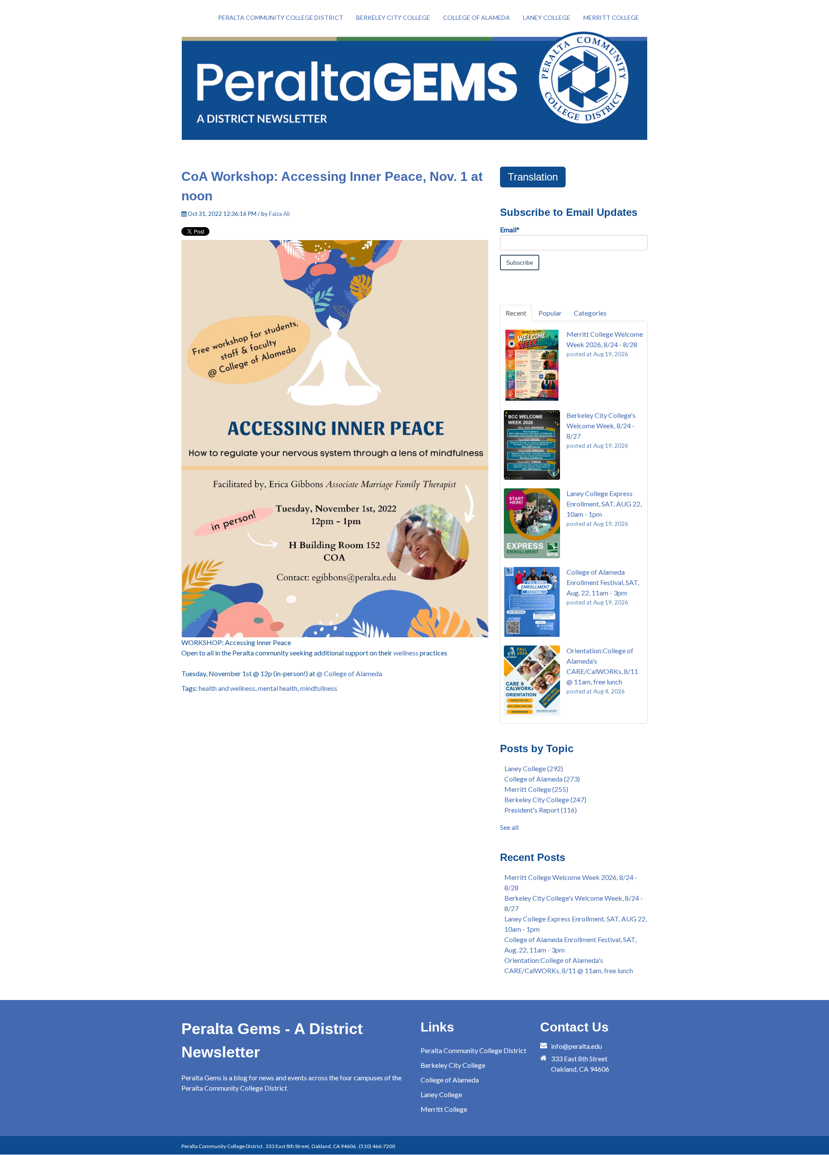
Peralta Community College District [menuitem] (280, 17)
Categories (590, 313)
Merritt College (536, 789)
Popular (550, 313)
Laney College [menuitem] (546, 17)
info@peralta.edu (576, 1046)
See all (509, 827)
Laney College (533, 768)
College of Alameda (542, 779)
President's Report (540, 810)
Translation (533, 177)
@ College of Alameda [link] (349, 673)
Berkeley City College (545, 799)
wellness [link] (405, 653)
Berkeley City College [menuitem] (393, 17)
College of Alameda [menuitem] (476, 17)
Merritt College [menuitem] (611, 17)
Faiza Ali (279, 213)
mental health (277, 688)
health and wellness (227, 688)
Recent (516, 313)
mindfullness (318, 688)
